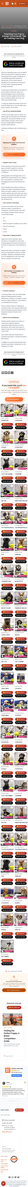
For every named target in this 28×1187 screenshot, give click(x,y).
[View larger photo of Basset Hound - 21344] (12, 593)
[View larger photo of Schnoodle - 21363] (25, 432)
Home (3, 26)
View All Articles (14, 1007)
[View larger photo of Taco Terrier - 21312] (25, 646)
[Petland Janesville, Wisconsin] (7, 3)
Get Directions (7, 1132)
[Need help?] (3, 1183)
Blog (7, 26)
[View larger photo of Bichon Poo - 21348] (25, 566)
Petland (11, 26)
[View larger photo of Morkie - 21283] (25, 888)
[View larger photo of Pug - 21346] (12, 539)
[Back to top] (26, 1110)
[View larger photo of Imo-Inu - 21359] (12, 486)
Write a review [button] (16, 1075)
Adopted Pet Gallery (4, 1166)
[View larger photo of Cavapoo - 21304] (25, 700)
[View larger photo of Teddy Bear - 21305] (12, 700)
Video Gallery (4, 1163)
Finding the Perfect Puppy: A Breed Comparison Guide (11, 1035)
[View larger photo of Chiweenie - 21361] (25, 459)
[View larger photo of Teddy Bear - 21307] (12, 673)
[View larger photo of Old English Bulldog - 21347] (25, 512)
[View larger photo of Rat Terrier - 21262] (12, 941)
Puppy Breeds (4, 1170)
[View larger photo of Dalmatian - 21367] (12, 405)
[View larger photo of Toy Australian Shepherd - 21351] (12, 512)
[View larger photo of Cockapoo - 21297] (12, 888)
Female (19, 445)
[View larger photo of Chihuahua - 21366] (25, 405)
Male (5, 418)
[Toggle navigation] (2, 3)
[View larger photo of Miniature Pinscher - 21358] (25, 486)
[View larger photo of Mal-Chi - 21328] (12, 646)
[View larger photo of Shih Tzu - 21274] (25, 915)
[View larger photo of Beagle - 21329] (25, 620)
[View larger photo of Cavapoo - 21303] (25, 673)
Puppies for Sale (4, 1160)
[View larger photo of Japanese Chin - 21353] (12, 566)
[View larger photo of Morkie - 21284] (12, 915)
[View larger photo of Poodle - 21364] (12, 432)
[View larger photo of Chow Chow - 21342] (12, 620)
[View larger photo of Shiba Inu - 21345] (25, 539)
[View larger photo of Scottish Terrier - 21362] (12, 459)
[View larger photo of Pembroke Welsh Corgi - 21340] (25, 593)
